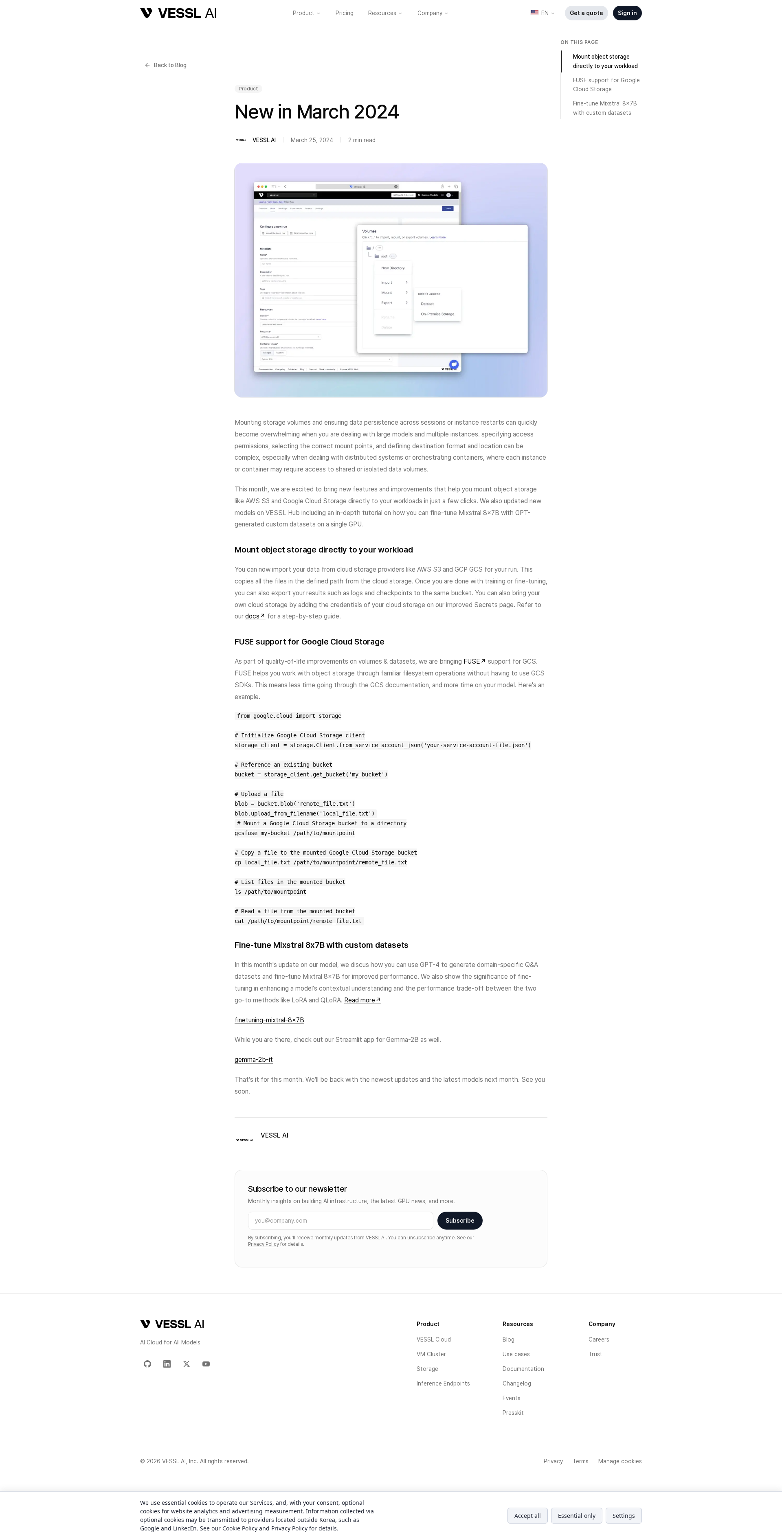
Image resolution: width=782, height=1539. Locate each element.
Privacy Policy (263, 1244)
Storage (427, 1369)
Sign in (627, 13)
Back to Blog (170, 65)
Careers (599, 1339)
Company (429, 13)
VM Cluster (431, 1354)
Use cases (516, 1354)
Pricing (345, 13)
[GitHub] (147, 1364)
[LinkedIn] (167, 1364)
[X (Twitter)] (186, 1364)
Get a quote (586, 13)
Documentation (523, 1369)
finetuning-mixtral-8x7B (269, 1020)
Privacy (553, 1461)
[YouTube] (206, 1364)
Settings (624, 1515)
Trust (595, 1354)
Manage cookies (620, 1461)
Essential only (576, 1515)
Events (512, 1398)
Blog (508, 1339)
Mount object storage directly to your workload (605, 61)
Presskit (513, 1413)
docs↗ (255, 616)
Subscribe (460, 1220)
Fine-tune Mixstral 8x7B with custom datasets (605, 108)
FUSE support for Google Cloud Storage (606, 85)
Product (303, 13)
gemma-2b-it (254, 1059)
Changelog (517, 1383)
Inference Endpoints (443, 1383)
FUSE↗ (474, 661)
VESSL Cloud (434, 1339)
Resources (382, 13)
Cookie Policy (239, 1528)
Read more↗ (362, 1000)
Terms (581, 1461)
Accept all (527, 1515)
